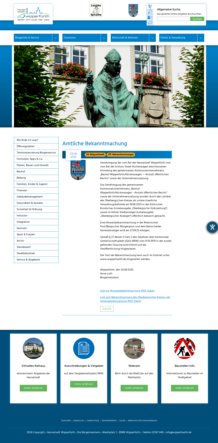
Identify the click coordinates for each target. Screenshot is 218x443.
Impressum (78, 421)
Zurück (106, 308)
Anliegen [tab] (150, 12)
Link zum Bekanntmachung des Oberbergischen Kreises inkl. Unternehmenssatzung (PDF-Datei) (135, 299)
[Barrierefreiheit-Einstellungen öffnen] (212, 227)
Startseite (66, 421)
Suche (122, 421)
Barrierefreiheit (109, 421)
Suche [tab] (150, 6)
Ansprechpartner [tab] (150, 17)
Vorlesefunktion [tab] (150, 23)
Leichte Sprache (96, 10)
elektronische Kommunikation (142, 421)
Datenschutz (93, 421)
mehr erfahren (33, 388)
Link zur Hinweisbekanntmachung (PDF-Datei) (127, 291)
